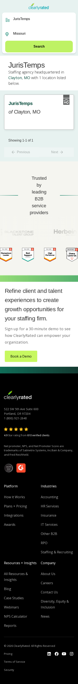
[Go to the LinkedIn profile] (49, 653)
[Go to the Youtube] (56, 653)
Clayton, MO (19, 77)
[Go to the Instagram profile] (71, 653)
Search (39, 46)
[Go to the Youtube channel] (64, 653)
